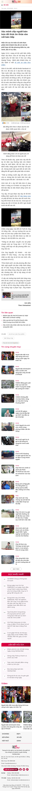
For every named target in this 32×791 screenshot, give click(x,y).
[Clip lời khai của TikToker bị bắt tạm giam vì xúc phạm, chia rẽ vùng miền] (7, 545)
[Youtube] (24, 769)
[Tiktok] (27, 769)
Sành (19, 741)
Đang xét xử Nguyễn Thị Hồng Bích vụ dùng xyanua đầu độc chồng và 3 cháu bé (23, 487)
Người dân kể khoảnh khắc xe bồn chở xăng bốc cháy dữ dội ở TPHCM (11, 727)
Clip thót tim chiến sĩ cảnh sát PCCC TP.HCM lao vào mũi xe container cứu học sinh (23, 471)
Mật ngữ (5, 741)
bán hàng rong (25, 196)
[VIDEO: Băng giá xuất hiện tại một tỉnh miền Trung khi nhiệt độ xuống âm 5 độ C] (7, 384)
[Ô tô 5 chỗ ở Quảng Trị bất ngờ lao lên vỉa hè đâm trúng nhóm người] (7, 455)
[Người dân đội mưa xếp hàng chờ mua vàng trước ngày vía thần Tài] (7, 356)
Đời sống (5, 737)
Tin (12, 293)
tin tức (17, 649)
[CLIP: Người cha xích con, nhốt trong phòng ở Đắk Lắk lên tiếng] (7, 426)
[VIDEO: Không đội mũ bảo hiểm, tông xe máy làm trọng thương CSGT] (7, 398)
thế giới (17, 662)
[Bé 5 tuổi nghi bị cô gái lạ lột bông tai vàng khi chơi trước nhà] (7, 440)
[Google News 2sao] (10, 344)
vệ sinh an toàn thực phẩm (17, 334)
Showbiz (5, 734)
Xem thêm (16, 569)
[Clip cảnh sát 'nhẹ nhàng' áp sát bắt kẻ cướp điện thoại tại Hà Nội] (7, 499)
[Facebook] (20, 769)
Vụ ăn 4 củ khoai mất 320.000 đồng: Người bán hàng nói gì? (20, 296)
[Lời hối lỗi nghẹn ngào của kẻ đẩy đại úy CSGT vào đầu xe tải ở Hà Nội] (7, 412)
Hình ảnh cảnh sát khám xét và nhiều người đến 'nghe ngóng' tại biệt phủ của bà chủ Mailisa (22, 532)
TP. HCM (3, 778)
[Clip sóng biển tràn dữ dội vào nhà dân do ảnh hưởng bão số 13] (7, 559)
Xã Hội (6, 5)
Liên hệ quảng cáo (11, 769)
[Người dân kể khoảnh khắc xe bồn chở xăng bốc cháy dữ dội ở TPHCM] (7, 370)
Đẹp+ (19, 734)
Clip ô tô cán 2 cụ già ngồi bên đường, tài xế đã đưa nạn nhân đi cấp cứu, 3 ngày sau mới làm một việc (23, 516)
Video (17, 495)
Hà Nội (3, 773)
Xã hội (19, 737)
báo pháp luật (15, 669)
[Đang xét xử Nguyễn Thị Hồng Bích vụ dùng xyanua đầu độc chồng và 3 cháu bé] (7, 485)
